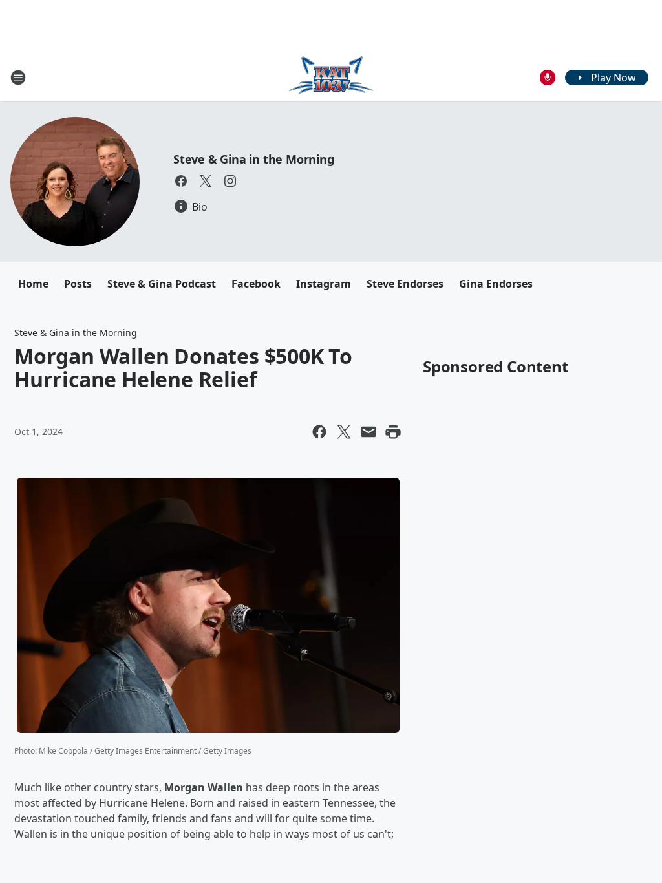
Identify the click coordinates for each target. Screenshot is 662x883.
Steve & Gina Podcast (161, 284)
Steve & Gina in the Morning (253, 159)
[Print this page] (393, 432)
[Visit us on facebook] (181, 181)
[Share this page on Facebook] (319, 432)
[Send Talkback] (547, 77)
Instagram (323, 284)
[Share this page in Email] (368, 432)
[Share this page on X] (344, 432)
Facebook (256, 284)
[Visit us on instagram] (230, 181)
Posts (78, 284)
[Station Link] (331, 77)
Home (33, 284)
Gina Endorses (496, 284)
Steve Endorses (405, 284)
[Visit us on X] (205, 181)
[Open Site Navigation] (18, 77)
